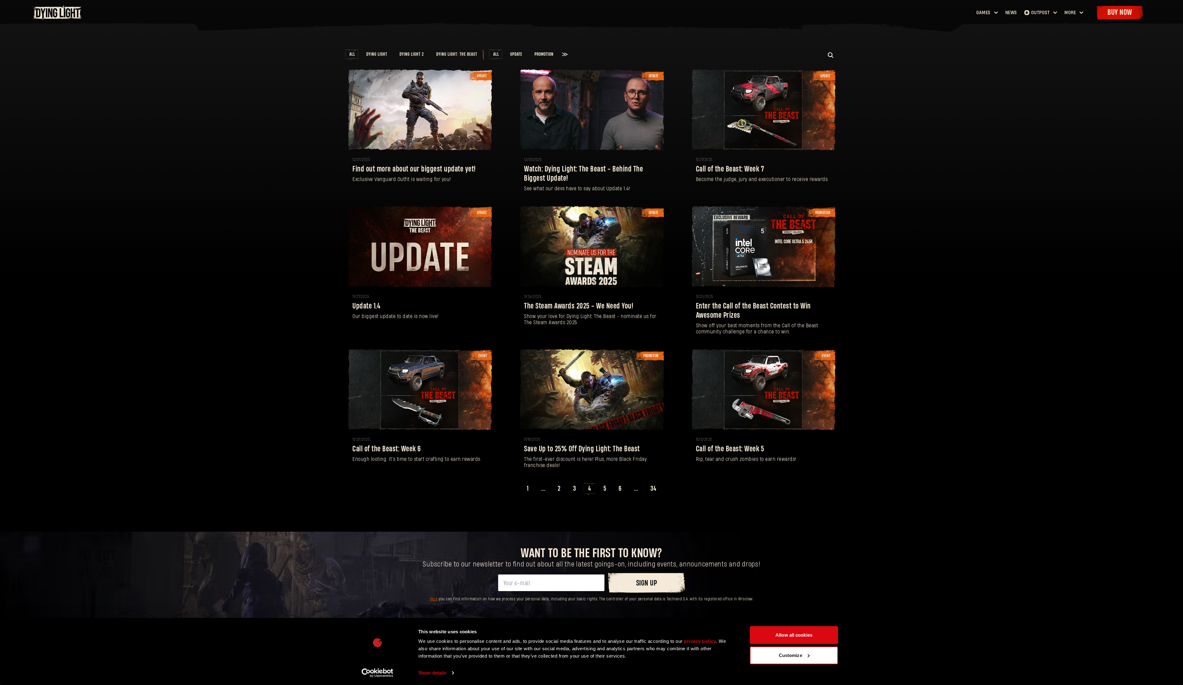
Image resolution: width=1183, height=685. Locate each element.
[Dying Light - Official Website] (58, 18)
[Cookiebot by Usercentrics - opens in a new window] (377, 673)
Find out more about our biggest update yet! (414, 169)
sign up (646, 583)
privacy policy (700, 641)
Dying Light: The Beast (456, 54)
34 (653, 488)
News (1011, 12)
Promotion (544, 54)
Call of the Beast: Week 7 (730, 169)
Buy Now (1120, 12)
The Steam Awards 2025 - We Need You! (578, 306)
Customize (790, 655)
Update (516, 54)
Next (669, 489)
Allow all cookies (793, 635)
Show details (432, 672)
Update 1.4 (366, 306)
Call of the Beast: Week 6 (386, 449)
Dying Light (376, 54)
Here (434, 599)
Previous (513, 489)
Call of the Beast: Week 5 (730, 449)
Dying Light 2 (412, 54)
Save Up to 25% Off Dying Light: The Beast (582, 449)
